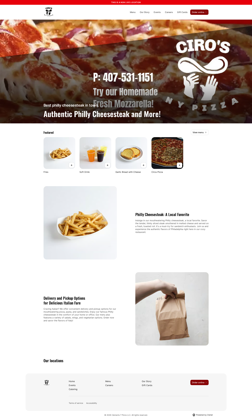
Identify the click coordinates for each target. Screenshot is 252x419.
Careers (169, 12)
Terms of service (76, 403)
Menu (133, 12)
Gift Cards (182, 12)
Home (72, 381)
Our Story (144, 12)
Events (157, 12)
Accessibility (91, 403)
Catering (73, 389)
